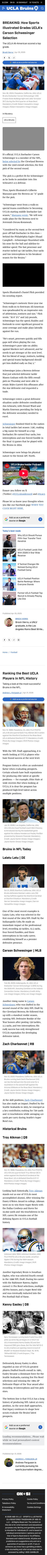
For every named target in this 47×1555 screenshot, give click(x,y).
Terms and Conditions (36, 1503)
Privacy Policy (7, 1499)
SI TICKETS (34, 3)
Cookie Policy (32, 1499)
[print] (18, 640)
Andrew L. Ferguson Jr (12, 693)
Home (5, 653)
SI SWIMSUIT (22, 3)
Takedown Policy (9, 1503)
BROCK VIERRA (21, 619)
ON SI (12, 3)
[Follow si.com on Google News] (40, 519)
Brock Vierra (8, 52)
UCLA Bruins (9, 120)
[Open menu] (3, 8)
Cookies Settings (34, 1507)
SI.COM (5, 3)
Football (14, 653)
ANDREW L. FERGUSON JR (26, 1459)
